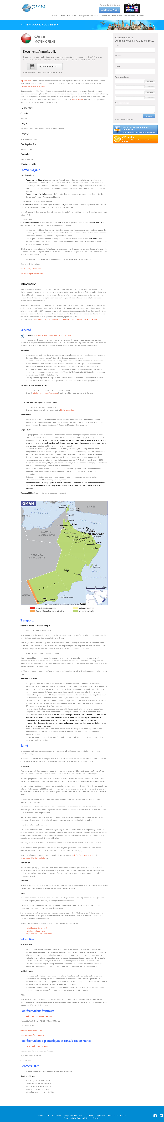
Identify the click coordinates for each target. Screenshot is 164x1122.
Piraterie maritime (67, 410)
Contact (109, 8)
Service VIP (71, 15)
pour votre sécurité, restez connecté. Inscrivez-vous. (50, 335)
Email (117, 66)
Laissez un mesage (122, 103)
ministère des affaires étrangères (32, 86)
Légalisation (117, 15)
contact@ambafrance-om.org (31, 1030)
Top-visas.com (25, 80)
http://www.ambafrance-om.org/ (32, 1035)
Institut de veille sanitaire (35, 931)
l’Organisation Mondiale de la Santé (33, 858)
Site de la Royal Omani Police (31, 269)
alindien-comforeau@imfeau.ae (45, 393)
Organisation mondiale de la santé (39, 934)
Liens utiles (105, 15)
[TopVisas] (33, 7)
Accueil (55, 15)
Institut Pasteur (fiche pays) (36, 928)
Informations (129, 15)
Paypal (132, 8)
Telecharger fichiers (122, 77)
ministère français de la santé (82, 855)
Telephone (119, 56)
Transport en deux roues (88, 15)
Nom (117, 45)
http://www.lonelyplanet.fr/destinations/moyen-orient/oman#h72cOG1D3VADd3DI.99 (65, 319)
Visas (63, 15)
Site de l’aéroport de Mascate (31, 273)
